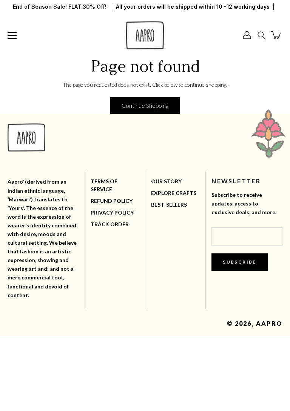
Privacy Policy (112, 212)
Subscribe (239, 262)
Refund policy (112, 201)
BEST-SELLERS (169, 204)
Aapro (269, 323)
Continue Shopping (145, 105)
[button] (262, 35)
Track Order (110, 224)
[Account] (247, 35)
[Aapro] (145, 35)
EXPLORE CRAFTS (173, 193)
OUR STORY (166, 181)
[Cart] (276, 35)
